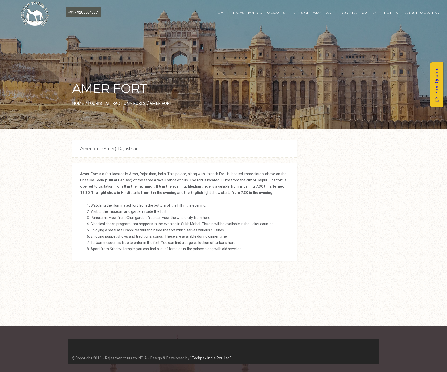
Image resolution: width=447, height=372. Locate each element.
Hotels (391, 13)
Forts (139, 103)
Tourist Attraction (357, 13)
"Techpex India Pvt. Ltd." (211, 358)
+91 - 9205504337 (83, 12)
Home (220, 13)
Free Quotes (436, 82)
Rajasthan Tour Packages (259, 13)
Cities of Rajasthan (311, 13)
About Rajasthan (422, 13)
